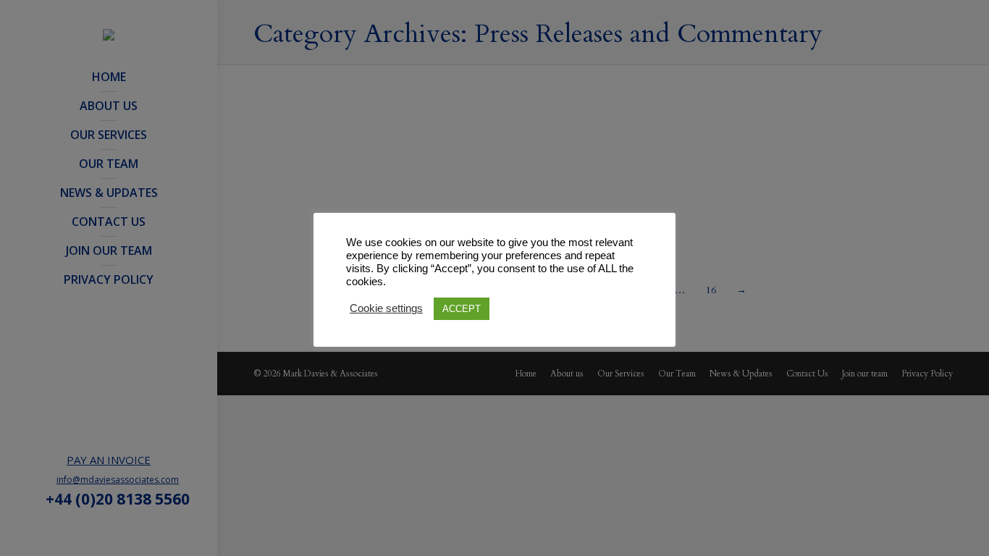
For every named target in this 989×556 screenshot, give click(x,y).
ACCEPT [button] (461, 308)
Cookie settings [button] (386, 308)
